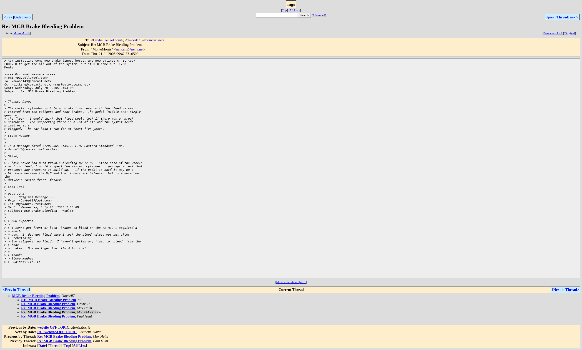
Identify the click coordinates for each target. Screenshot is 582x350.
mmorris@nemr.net (129, 49)
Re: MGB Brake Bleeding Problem (48, 304)
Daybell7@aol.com (107, 40)
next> (27, 17)
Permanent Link (553, 33)
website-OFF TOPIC (53, 327)
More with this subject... (291, 282)
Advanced (319, 15)
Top (284, 10)
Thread (562, 17)
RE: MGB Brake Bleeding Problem (48, 300)
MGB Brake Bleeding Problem (36, 296)
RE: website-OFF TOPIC (57, 332)
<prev (8, 17)
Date (17, 17)
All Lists (294, 10)
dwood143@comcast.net (145, 40)
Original (570, 33)
